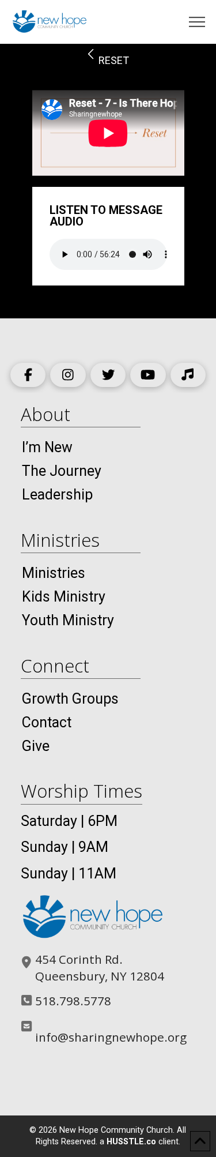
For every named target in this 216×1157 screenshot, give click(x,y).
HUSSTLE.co (131, 1142)
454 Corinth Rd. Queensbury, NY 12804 (99, 967)
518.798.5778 (73, 1001)
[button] (197, 22)
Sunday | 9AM (64, 847)
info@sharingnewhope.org (111, 1037)
